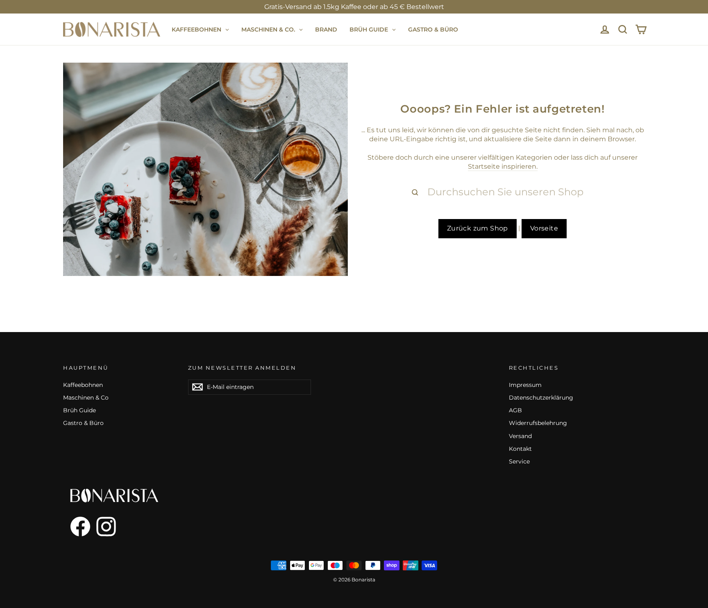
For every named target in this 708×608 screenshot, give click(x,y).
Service (519, 461)
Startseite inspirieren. (503, 166)
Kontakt (520, 448)
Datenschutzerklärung (541, 397)
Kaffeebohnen (83, 385)
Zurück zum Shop (477, 228)
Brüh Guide (79, 410)
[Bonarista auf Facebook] (76, 526)
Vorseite (544, 228)
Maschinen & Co (86, 397)
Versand (520, 436)
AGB (515, 410)
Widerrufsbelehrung (538, 423)
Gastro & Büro (83, 423)
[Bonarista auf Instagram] (106, 526)
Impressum (525, 385)
